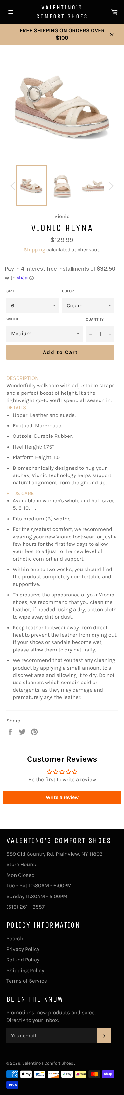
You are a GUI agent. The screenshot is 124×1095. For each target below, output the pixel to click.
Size (10, 291)
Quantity (95, 319)
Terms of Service (26, 981)
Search (14, 938)
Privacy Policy (22, 949)
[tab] (62, 378)
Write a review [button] (62, 797)
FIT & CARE (20, 493)
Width (12, 319)
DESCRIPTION (22, 378)
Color (68, 291)
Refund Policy (22, 959)
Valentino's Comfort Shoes (62, 12)
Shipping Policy (25, 970)
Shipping (34, 250)
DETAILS (16, 407)
